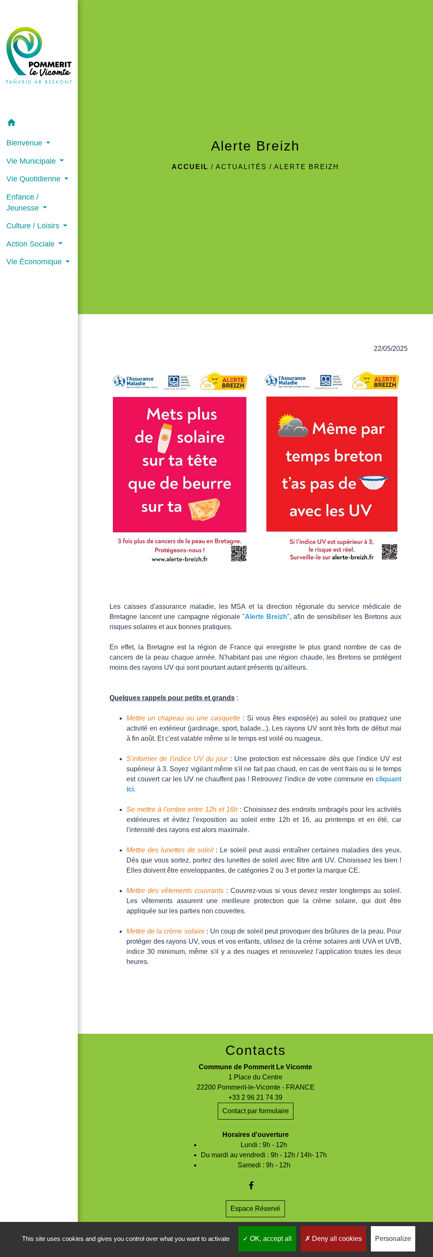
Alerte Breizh (306, 166)
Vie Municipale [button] (32, 161)
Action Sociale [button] (31, 244)
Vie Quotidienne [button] (34, 179)
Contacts (255, 1050)
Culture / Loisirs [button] (33, 226)
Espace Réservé (255, 1208)
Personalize (393, 1238)
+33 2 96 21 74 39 (255, 1097)
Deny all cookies (336, 1238)
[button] (38, 124)
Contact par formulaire (255, 1111)
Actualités (241, 166)
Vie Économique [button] (35, 261)
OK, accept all (270, 1238)
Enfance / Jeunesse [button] (23, 202)
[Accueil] (38, 57)
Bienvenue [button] (25, 143)
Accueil (190, 166)
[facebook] (255, 1185)
